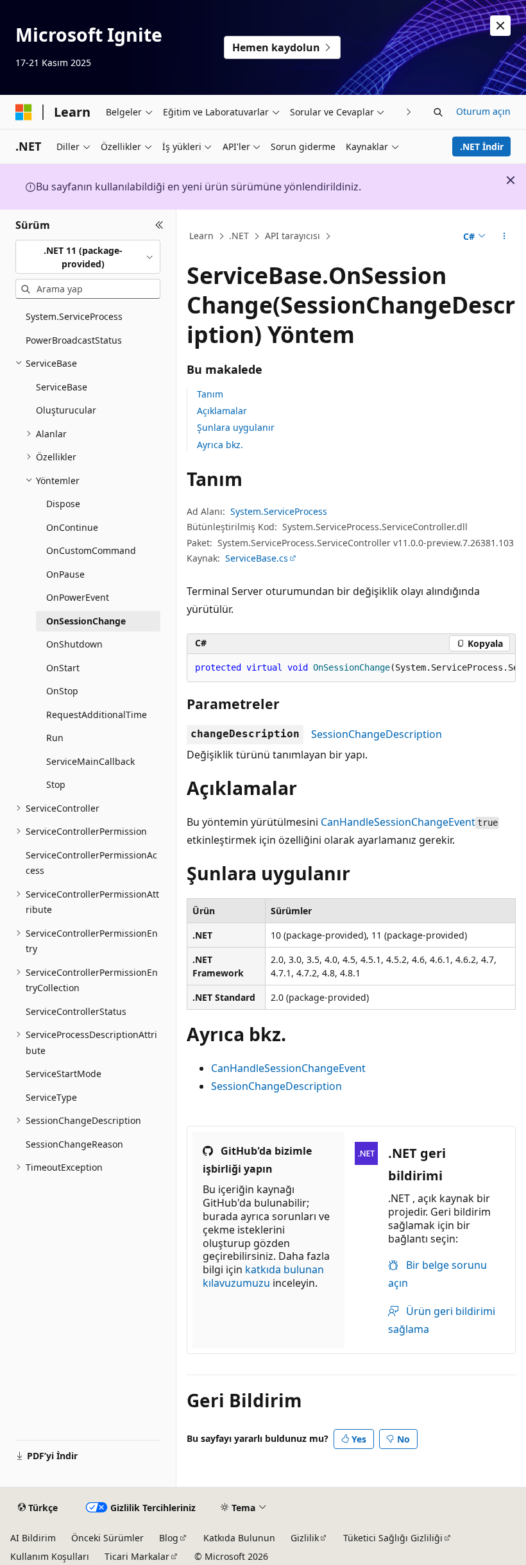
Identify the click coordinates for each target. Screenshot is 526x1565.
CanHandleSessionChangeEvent (398, 822)
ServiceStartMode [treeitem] (63, 1073)
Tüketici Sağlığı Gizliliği (393, 1538)
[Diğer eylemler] (504, 236)
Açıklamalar (222, 411)
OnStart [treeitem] (63, 668)
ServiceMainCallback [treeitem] (90, 761)
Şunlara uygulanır (236, 427)
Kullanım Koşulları (49, 1556)
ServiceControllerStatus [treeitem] (76, 1011)
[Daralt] (159, 225)
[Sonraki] (409, 112)
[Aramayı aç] (438, 112)
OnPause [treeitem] (65, 574)
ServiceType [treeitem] (51, 1097)
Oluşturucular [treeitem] (66, 410)
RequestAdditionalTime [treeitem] (96, 714)
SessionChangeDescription (376, 734)
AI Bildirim (33, 1538)
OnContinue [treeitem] (72, 527)
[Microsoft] (23, 112)
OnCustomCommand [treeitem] (91, 550)
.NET (239, 236)
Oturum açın (483, 111)
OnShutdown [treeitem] (74, 644)
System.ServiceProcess (278, 511)
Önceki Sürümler (107, 1538)
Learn (201, 236)
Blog (168, 1538)
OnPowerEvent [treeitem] (77, 597)
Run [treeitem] (55, 738)
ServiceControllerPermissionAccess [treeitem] (91, 863)
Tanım (210, 394)
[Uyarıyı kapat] (500, 25)
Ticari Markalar (137, 1556)
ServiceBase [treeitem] (61, 387)
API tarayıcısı (292, 236)
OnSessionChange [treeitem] (86, 621)
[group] (351, 668)
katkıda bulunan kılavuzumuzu (263, 1276)
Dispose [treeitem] (63, 504)
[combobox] (87, 257)
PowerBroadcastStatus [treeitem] (74, 340)
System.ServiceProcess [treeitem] (74, 316)
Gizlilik (305, 1538)
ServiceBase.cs (256, 558)
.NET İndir (482, 146)
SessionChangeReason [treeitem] (74, 1144)
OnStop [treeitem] (62, 691)
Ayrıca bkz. (220, 445)
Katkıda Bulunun (239, 1538)
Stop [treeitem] (55, 784)
